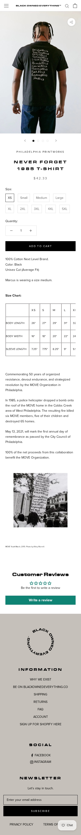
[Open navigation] (6, 5)
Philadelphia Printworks (40, 151)
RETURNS (40, 702)
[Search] (67, 6)
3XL (36, 209)
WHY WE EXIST (40, 679)
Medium (41, 198)
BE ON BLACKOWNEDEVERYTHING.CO (40, 687)
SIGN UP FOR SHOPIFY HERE (40, 724)
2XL (22, 209)
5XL (64, 209)
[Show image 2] (38, 141)
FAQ (40, 709)
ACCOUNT (40, 717)
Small (23, 198)
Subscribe (40, 811)
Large (59, 198)
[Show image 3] (43, 141)
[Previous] (25, 141)
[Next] (56, 141)
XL (9, 209)
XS (10, 198)
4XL (50, 209)
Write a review (40, 600)
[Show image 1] (33, 141)
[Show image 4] (48, 141)
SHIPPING (40, 694)
